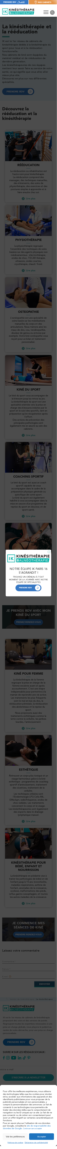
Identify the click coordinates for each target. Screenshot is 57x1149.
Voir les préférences (15, 1136)
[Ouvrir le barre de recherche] (52, 12)
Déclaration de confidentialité (36, 1143)
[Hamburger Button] (46, 12)
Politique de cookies (15, 1143)
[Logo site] (18, 11)
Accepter (41, 1136)
